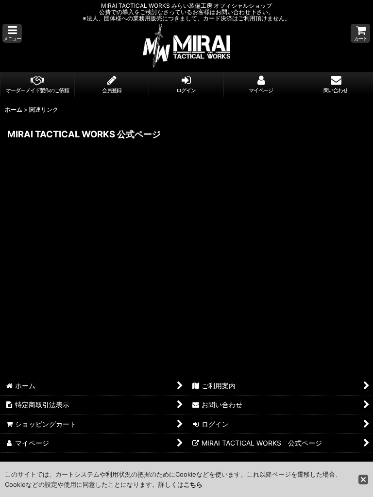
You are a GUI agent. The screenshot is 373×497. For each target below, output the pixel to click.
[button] (12, 33)
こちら (193, 484)
